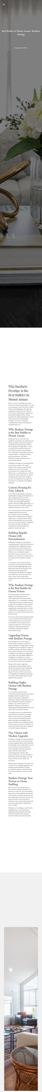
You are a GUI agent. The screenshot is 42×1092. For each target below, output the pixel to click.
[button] (4, 4)
